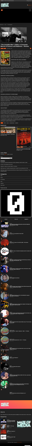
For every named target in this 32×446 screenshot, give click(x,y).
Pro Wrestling (3, 179)
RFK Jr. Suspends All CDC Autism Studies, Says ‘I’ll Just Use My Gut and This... (20, 322)
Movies (5, 48)
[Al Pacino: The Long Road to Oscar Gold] (3, 426)
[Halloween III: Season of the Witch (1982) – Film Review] (3, 432)
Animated (11, 392)
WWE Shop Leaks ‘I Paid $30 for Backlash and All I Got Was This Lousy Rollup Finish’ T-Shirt (14, 168)
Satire (1, 181)
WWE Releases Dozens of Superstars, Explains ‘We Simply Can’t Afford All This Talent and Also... (20, 304)
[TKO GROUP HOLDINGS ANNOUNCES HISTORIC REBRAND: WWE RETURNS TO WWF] (3, 421)
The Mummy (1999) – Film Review (22, 136)
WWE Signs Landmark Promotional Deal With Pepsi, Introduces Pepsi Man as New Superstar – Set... (20, 260)
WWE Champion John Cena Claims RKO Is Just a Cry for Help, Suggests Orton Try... (20, 349)
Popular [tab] (16, 219)
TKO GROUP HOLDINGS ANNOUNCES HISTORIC (11, 421)
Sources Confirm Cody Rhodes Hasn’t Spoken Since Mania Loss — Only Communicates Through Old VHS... (20, 313)
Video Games (3, 185)
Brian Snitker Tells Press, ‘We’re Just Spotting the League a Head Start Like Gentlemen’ (20, 295)
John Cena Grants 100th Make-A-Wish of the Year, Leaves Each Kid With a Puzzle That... (20, 375)
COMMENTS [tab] (26, 219)
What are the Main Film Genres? (15, 366)
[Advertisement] (16, 18)
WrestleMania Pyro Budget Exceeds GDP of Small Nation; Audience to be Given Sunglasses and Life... (19, 384)
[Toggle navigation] (2, 10)
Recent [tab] (6, 219)
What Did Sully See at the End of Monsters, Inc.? (18, 393)
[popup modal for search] (30, 10)
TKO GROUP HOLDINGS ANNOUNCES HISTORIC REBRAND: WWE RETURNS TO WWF (14, 162)
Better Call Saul (12, 330)
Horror (5, 24)
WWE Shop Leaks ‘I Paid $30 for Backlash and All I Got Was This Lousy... (20, 251)
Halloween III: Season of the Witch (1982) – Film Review (10, 0)
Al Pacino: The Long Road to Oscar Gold (6, 164)
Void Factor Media (19, 442)
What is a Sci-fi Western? (14, 357)
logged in (5, 154)
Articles (11, 223)
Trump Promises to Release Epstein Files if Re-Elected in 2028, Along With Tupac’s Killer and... (20, 269)
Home (2, 24)
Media (1, 175)
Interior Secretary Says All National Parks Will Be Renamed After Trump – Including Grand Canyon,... (20, 287)
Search (2, 156)
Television (2, 183)
